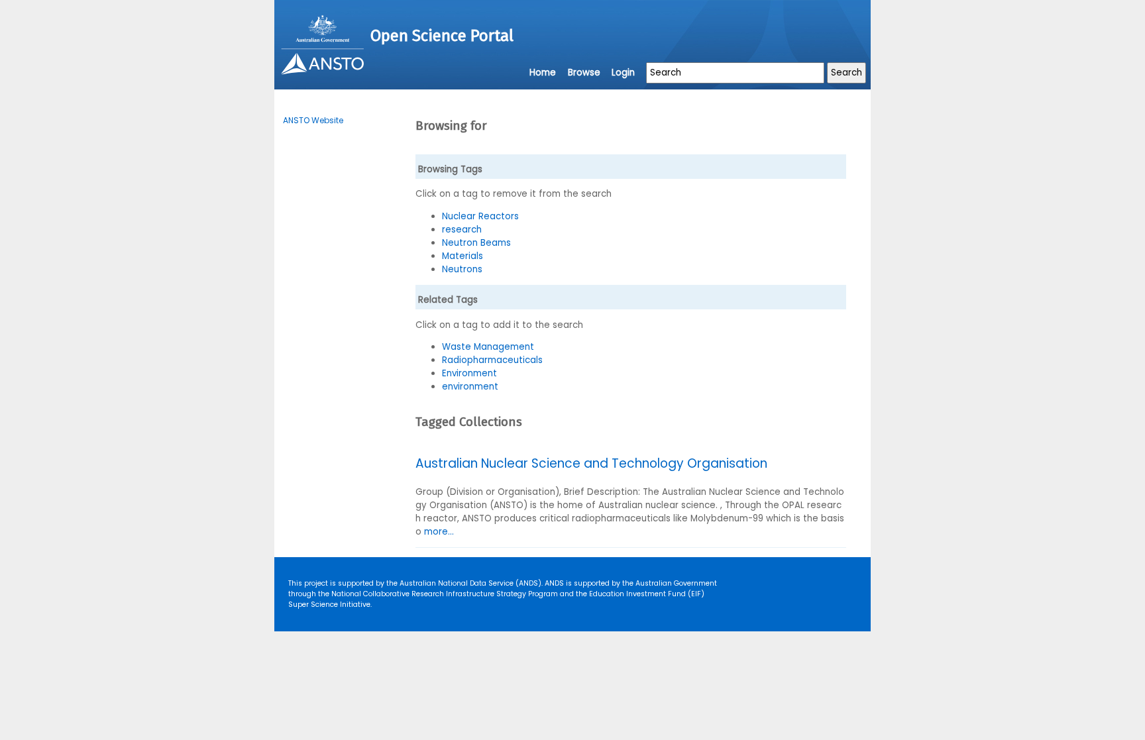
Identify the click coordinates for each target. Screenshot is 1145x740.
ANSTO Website (313, 120)
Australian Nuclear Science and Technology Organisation (591, 463)
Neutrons (462, 269)
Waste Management (488, 347)
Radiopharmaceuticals (492, 360)
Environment (469, 373)
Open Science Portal (442, 35)
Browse (584, 72)
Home (542, 72)
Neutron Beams (476, 243)
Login (623, 72)
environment (470, 386)
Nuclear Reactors (480, 216)
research (462, 229)
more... (439, 531)
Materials (462, 256)
